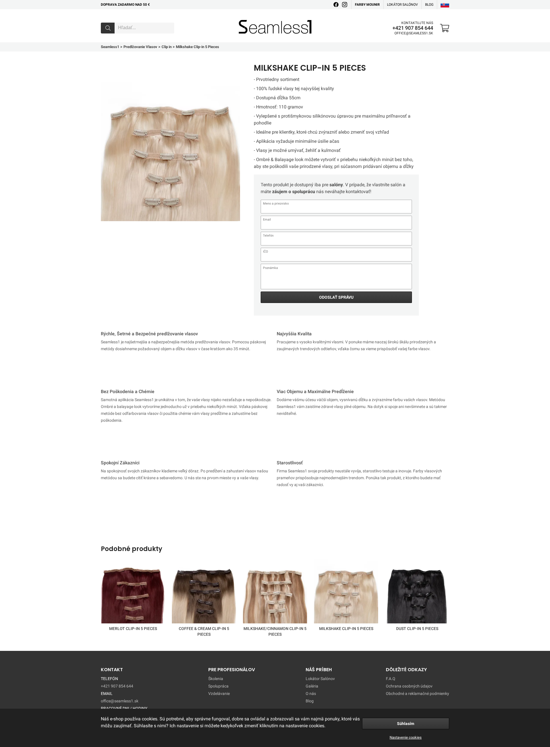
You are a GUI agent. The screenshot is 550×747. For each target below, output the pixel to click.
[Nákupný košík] (444, 28)
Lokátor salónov (402, 5)
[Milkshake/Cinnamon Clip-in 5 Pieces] (275, 592)
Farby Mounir (367, 5)
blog (429, 5)
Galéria (312, 686)
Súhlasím (405, 723)
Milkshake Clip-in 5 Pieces (346, 628)
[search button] (108, 28)
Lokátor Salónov (320, 678)
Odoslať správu (336, 297)
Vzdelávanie (219, 693)
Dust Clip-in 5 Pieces (417, 628)
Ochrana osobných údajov (409, 686)
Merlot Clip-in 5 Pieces (133, 628)
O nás (311, 693)
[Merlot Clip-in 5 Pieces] (133, 592)
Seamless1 (246, 18)
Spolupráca (218, 686)
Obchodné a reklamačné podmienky (417, 693)
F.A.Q (390, 678)
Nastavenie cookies (406, 737)
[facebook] (336, 4)
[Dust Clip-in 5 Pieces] (417, 592)
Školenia (215, 678)
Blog (310, 701)
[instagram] (344, 4)
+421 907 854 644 (412, 28)
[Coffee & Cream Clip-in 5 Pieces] (204, 592)
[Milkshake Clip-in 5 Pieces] (346, 592)
